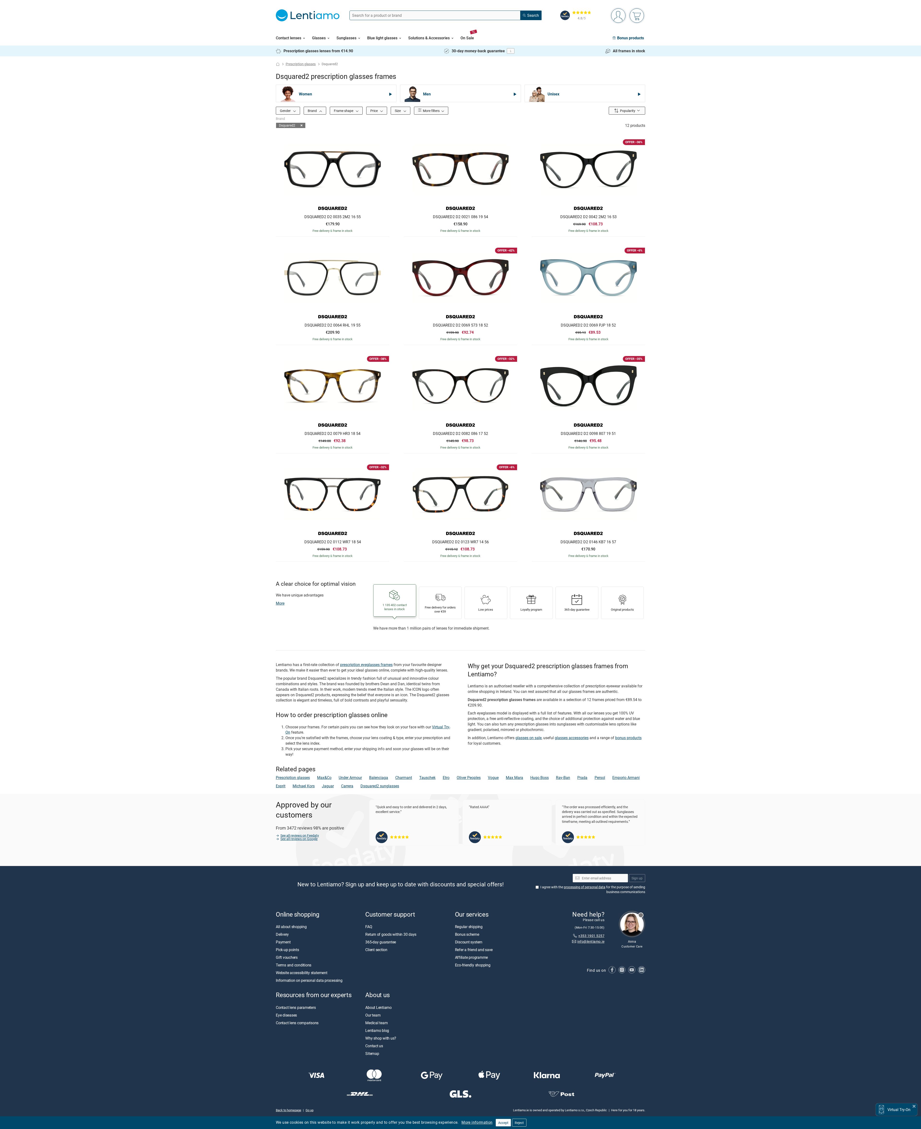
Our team (372, 1015)
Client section (376, 949)
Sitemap (372, 1053)
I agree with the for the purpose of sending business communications (592, 889)
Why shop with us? (380, 1038)
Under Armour (350, 777)
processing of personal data (584, 887)
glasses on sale (528, 737)
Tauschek (427, 777)
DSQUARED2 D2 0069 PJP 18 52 (588, 325)
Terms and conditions (293, 965)
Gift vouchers (287, 957)
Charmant (403, 777)
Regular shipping (469, 926)
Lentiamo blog (377, 1030)
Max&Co (324, 777)
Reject (519, 1122)
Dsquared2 (287, 125)
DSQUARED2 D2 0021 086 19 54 (460, 217)
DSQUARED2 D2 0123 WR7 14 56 (460, 542)
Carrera (347, 786)
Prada (582, 777)
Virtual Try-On (898, 1109)
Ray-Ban (563, 777)
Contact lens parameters (296, 1007)
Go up (309, 1110)
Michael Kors (304, 786)
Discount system (468, 942)
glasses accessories (572, 737)
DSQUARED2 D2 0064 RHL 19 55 (332, 325)
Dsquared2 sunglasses (379, 786)
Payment (283, 942)
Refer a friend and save (474, 949)
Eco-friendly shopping (472, 965)
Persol (600, 777)
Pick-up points (287, 949)
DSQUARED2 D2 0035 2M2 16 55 (332, 217)
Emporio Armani (626, 777)
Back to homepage (288, 1110)
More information (476, 1122)
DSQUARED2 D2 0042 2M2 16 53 (588, 217)
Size (398, 110)
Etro (446, 777)
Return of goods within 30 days (390, 934)
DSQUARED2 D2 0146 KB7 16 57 (588, 542)
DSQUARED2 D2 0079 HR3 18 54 (332, 434)
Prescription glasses (301, 64)
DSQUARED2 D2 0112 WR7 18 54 (332, 542)
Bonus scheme (467, 934)
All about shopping (291, 926)
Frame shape (344, 110)
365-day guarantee (380, 942)
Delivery (282, 934)
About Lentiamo (378, 1007)
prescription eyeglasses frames (366, 664)
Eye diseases (286, 1015)
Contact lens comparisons (297, 1022)
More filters (431, 110)
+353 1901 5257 (591, 935)
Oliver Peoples (469, 777)
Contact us (374, 1045)
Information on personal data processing (309, 980)
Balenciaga (378, 777)
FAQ (368, 926)
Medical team (376, 1022)
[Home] (278, 64)
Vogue (493, 777)
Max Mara (514, 777)
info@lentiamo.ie (590, 941)
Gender (285, 110)
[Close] (914, 1105)
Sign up (637, 878)
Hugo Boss (539, 777)
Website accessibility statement (301, 972)
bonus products (628, 737)
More (280, 603)
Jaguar (328, 786)
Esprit (280, 786)
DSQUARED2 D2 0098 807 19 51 (588, 434)
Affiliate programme (471, 957)
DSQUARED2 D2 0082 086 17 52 (460, 434)
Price (374, 110)
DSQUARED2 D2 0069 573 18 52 (460, 325)
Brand (313, 110)
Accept (503, 1122)
